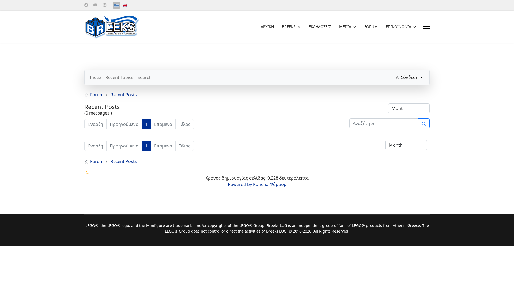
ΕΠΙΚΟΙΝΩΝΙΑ (398, 26)
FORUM (371, 26)
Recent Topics (119, 77)
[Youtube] (95, 4)
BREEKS (289, 26)
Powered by (240, 184)
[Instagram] (104, 4)
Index (95, 77)
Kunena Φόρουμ (269, 184)
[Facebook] (86, 4)
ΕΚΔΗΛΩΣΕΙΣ (320, 26)
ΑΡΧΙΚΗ (267, 26)
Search (145, 77)
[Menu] (426, 27)
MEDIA (345, 26)
